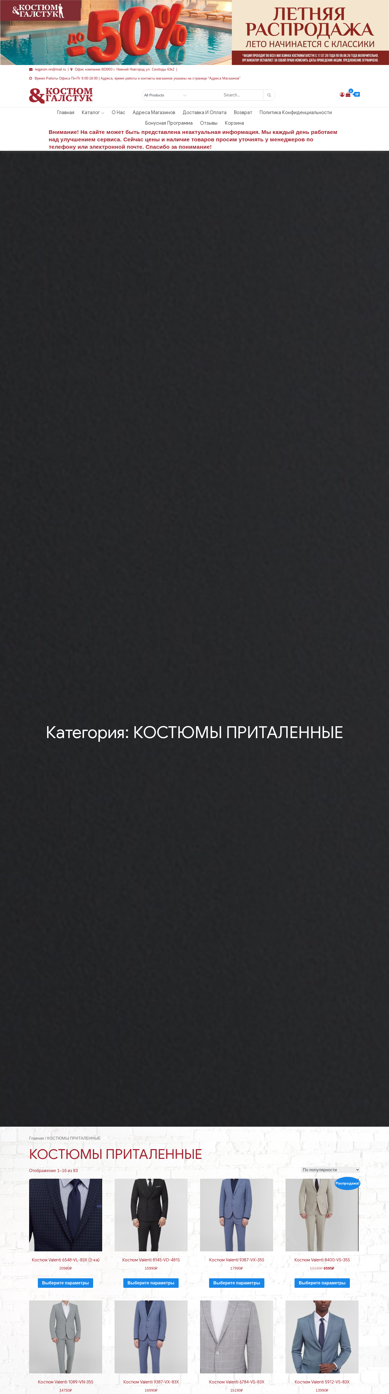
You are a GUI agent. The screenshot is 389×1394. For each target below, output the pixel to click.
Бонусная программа (169, 123)
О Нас (118, 112)
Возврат (243, 112)
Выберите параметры (65, 1283)
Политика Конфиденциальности (296, 112)
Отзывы (209, 123)
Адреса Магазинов (154, 112)
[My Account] (342, 94)
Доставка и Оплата (205, 112)
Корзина (234, 123)
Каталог (91, 112)
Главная (65, 112)
